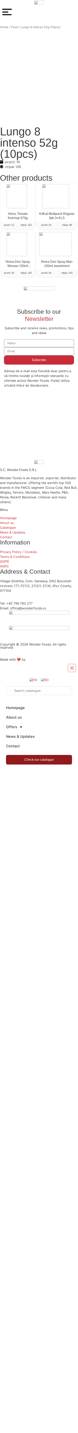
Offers (11, 727)
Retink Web (35, 659)
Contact (13, 746)
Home (4, 27)
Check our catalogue (39, 759)
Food (14, 27)
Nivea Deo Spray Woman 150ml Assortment (18, 266)
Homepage (15, 708)
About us (14, 717)
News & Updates (20, 736)
